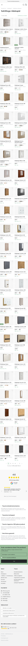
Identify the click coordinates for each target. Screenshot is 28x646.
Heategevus (3, 573)
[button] (14, 1)
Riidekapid (9, 8)
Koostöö (3, 579)
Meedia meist (4, 577)
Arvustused (3, 581)
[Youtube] (21, 633)
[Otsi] (23, 5)
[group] (14, 489)
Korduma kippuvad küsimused (18, 580)
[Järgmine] (22, 463)
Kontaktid (3, 583)
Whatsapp (5, 600)
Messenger (5, 598)
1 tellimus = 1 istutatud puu (7, 575)
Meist (2, 572)
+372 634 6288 (6, 592)
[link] (6, 463)
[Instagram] (19, 633)
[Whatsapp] (26, 633)
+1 (23, 125)
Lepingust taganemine (19, 582)
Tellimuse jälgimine (18, 575)
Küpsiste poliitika (4, 640)
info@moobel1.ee (6, 596)
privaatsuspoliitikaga (11, 557)
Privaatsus (3, 635)
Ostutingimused (4, 638)
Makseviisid (16, 573)
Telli (14, 561)
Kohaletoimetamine (18, 572)
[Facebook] (16, 633)
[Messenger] (23, 633)
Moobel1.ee (3, 8)
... (17, 463)
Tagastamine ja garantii (19, 577)
